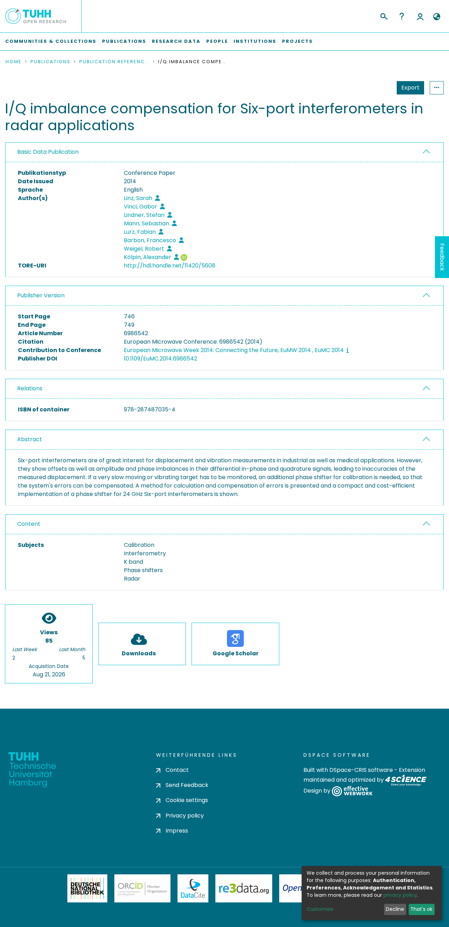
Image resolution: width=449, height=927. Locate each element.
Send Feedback (187, 785)
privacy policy (400, 895)
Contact (177, 770)
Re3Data (244, 888)
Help (402, 16)
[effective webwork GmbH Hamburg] (352, 791)
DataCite (193, 888)
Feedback (442, 257)
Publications (124, 41)
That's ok (421, 909)
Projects (297, 41)
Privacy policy (185, 816)
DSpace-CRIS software (361, 770)
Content (28, 524)
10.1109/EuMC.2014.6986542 (160, 359)
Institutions (255, 41)
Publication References (114, 62)
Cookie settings (187, 800)
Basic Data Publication (48, 152)
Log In (420, 16)
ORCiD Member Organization (142, 888)
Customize (320, 909)
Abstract (29, 439)
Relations (29, 388)
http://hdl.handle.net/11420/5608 (169, 265)
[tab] (224, 152)
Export (410, 88)
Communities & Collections (50, 41)
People (217, 41)
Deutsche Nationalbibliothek (87, 888)
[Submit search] (383, 15)
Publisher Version (41, 295)
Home (14, 62)
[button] (436, 17)
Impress (177, 831)
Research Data (176, 41)
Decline (395, 909)
